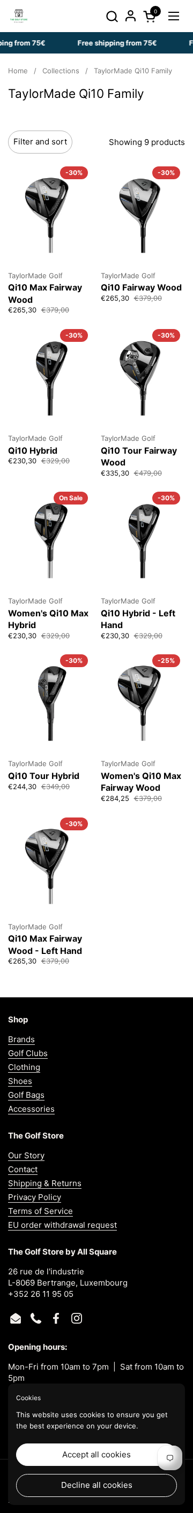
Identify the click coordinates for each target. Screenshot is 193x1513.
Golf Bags (26, 1095)
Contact (23, 1169)
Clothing (24, 1067)
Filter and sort (40, 141)
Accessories (31, 1109)
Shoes (20, 1081)
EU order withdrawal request (62, 1225)
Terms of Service (40, 1211)
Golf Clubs (28, 1053)
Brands (21, 1039)
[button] (111, 16)
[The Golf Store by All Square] (18, 16)
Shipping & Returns (44, 1183)
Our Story (26, 1155)
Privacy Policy (34, 1197)
